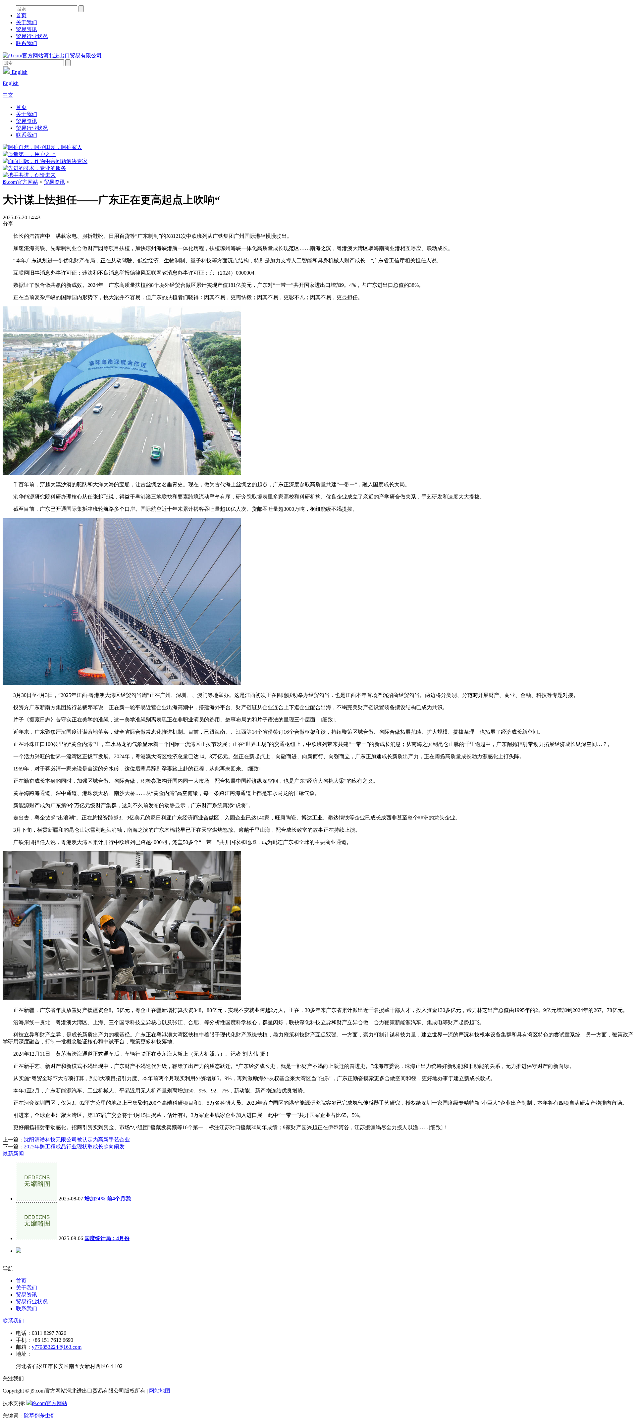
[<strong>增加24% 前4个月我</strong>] (36, 1198)
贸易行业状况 (32, 36)
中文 (8, 95)
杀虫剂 (48, 1415)
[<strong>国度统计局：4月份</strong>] (36, 1238)
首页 (21, 15)
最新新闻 (13, 1153)
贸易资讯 (26, 29)
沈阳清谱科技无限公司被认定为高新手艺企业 (77, 1139)
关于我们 (26, 22)
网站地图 (159, 1391)
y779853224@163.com (56, 1347)
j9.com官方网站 (20, 182)
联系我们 (26, 43)
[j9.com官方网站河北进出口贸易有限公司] (52, 55)
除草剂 (32, 1415)
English (18, 72)
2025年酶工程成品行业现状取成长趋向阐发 (74, 1146)
